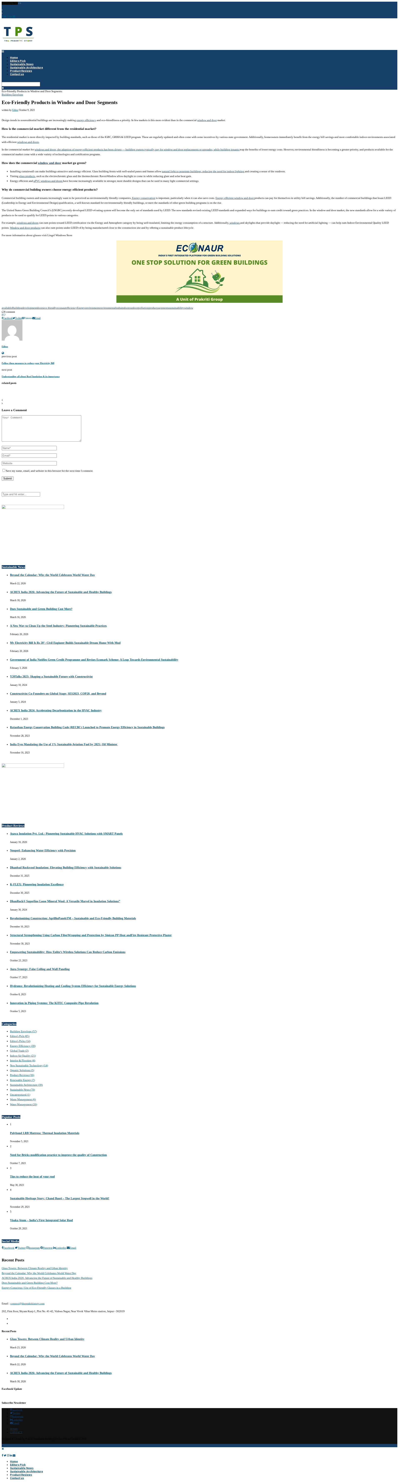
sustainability (176, 307)
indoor (125, 307)
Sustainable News (22, 1089)
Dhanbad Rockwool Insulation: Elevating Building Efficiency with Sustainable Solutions (65, 867)
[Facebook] (2, 1455)
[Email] (14, 1455)
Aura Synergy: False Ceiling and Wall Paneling (40, 969)
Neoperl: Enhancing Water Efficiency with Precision (43, 850)
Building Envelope (12, 94)
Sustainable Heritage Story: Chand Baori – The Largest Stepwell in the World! (59, 1198)
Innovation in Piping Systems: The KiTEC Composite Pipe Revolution (54, 1003)
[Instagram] (8, 1455)
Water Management (23, 1104)
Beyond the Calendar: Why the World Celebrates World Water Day (52, 575)
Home (14, 1461)
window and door (207, 120)
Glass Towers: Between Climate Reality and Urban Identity (35, 1268)
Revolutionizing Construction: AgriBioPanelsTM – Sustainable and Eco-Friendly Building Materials (73, 918)
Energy (81, 307)
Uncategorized (20, 1094)
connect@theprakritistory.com (27, 1303)
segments (163, 307)
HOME (14, 1429)
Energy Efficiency (23, 1045)
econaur (61, 307)
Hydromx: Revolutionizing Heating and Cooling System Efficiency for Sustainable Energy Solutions (73, 986)
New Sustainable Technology (29, 1065)
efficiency (71, 307)
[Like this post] (4, 315)
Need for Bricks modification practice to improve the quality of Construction (58, 1155)
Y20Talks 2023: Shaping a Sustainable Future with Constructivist (51, 676)
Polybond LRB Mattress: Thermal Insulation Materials (44, 1133)
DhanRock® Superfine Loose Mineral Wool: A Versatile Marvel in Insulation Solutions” (65, 901)
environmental (107, 307)
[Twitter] (5, 1455)
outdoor (133, 307)
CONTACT (16, 1432)
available (7, 307)
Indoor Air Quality (23, 1055)
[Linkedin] (11, 1455)
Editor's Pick (19, 1036)
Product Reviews (22, 1075)
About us (15, 1318)
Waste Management (23, 1099)
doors (40, 307)
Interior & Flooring (22, 1060)
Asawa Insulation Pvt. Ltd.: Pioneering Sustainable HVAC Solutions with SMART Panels (66, 833)
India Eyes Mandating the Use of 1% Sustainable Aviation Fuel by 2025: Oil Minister (64, 744)
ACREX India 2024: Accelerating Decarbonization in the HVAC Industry (56, 710)
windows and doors (28, 142)
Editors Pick (18, 1464)
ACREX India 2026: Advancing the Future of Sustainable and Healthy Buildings (61, 592)
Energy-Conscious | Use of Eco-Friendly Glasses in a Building (36, 1287)
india (119, 307)
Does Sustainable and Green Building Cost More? (41, 609)
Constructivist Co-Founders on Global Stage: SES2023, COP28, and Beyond (58, 693)
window (188, 307)
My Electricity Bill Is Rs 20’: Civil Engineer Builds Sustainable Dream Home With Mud (65, 642)
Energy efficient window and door (235, 198)
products (153, 307)
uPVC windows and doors (48, 180)
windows (234, 222)
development (29, 307)
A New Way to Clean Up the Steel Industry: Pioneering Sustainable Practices (58, 625)
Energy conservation (143, 198)
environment (92, 307)
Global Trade (19, 1050)
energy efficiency (86, 120)
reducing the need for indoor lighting (223, 171)
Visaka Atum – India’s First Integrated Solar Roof (41, 1220)
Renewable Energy (22, 1080)
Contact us (17, 74)
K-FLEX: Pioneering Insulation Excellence (37, 884)
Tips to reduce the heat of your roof (32, 1176)
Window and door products (25, 227)
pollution (143, 307)
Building (17, 307)
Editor (15, 110)
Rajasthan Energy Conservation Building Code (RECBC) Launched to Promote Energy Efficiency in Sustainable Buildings (87, 727)
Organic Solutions (22, 1070)
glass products (27, 176)
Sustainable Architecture (26, 1084)
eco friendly (50, 307)
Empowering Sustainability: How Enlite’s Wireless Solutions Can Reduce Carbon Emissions (67, 952)
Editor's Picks (20, 1041)
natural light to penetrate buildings (181, 171)
